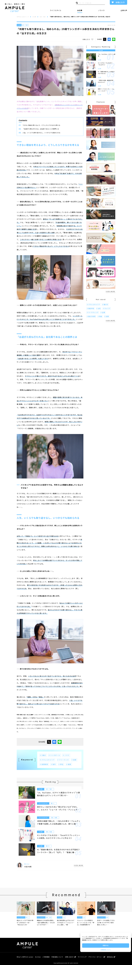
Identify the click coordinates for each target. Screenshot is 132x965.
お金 (64, 917)
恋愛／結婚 (54, 817)
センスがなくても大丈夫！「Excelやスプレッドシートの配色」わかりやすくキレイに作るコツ (58, 836)
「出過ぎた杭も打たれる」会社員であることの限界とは (41, 129)
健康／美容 (48, 917)
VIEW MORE (78, 865)
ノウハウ (101, 10)
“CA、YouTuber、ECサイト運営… (106, 55)
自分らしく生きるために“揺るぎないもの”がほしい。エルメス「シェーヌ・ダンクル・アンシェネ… (58, 808)
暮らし (53, 803)
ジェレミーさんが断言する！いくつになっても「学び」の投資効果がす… (85, 922)
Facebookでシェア (109, 39)
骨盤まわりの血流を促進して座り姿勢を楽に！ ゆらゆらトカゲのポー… (46, 922)
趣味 (107, 917)
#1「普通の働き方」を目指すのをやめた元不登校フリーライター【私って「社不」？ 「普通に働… (58, 851)
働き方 (48, 846)
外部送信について (106, 949)
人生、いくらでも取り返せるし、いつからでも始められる (41, 133)
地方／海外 (25, 25)
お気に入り (120, 2)
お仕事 (79, 10)
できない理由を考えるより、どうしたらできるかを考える (41, 125)
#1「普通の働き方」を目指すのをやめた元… (106, 72)
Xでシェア (104, 39)
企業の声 (124, 10)
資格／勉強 (49, 832)
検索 (77, 3)
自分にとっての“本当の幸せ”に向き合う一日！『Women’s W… (25, 922)
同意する (106, 945)
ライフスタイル (55, 10)
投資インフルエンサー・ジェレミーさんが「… (106, 90)
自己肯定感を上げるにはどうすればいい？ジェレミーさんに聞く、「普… (65, 922)
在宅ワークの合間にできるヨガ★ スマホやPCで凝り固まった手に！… (106, 922)
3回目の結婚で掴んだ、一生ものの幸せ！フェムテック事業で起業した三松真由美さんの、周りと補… (58, 822)
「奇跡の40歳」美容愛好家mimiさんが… (105, 81)
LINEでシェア (113, 39)
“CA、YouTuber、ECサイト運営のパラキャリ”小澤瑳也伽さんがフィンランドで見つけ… (58, 794)
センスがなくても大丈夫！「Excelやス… (105, 64)
